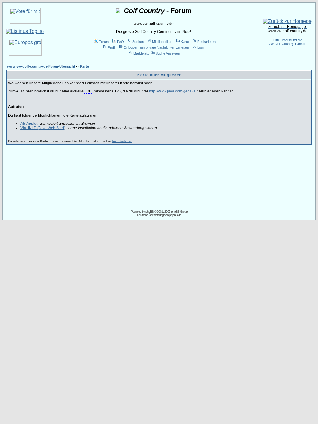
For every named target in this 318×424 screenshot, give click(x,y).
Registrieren (206, 41)
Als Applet (28, 123)
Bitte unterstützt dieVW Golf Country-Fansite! (287, 42)
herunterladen (122, 141)
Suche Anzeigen (168, 53)
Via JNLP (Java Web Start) (42, 128)
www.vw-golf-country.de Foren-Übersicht (41, 66)
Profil (111, 47)
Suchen (138, 41)
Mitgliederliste (162, 41)
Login (201, 47)
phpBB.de (175, 215)
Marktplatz (141, 53)
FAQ (120, 41)
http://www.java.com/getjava (172, 91)
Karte (185, 41)
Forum (104, 41)
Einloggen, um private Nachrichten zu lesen (156, 47)
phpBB (149, 211)
